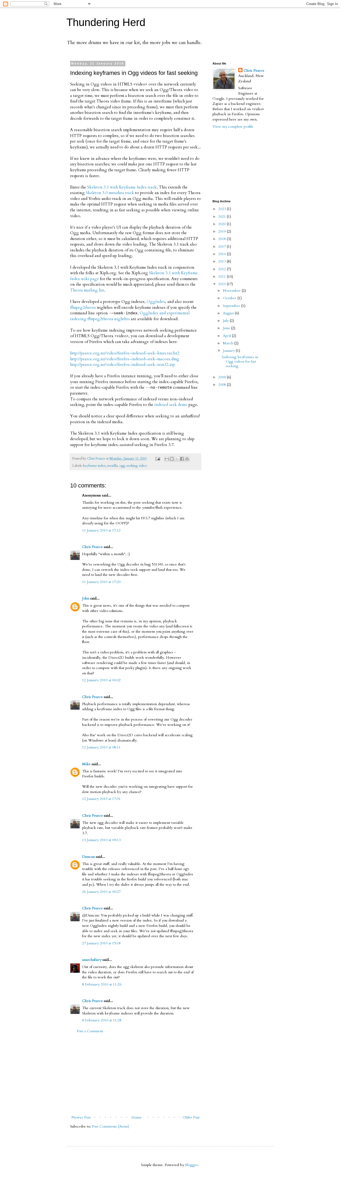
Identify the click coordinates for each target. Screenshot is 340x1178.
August (229, 313)
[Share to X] (177, 458)
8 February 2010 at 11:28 (101, 1020)
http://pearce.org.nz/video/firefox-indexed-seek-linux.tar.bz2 (124, 353)
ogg (122, 466)
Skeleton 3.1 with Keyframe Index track (122, 187)
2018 (222, 238)
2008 (222, 384)
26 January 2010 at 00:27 (101, 891)
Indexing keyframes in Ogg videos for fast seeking (240, 361)
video (143, 466)
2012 (222, 269)
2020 (222, 223)
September (232, 305)
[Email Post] (157, 458)
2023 (222, 208)
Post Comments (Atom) (110, 1126)
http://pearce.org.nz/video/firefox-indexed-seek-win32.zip (122, 364)
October (230, 298)
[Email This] (166, 458)
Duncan (88, 856)
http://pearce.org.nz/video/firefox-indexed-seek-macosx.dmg (124, 359)
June (227, 328)
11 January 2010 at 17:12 (101, 530)
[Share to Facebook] (182, 458)
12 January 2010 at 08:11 (101, 747)
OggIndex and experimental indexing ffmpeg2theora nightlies (129, 316)
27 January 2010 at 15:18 (101, 943)
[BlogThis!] (172, 458)
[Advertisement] (135, 1074)
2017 (222, 246)
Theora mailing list (87, 290)
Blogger (191, 1164)
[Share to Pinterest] (187, 458)
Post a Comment (90, 1031)
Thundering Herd (105, 22)
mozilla (112, 466)
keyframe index (94, 466)
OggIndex (156, 302)
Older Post (190, 1117)
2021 (222, 216)
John (85, 598)
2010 (222, 283)
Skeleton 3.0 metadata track (110, 193)
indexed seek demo (171, 405)
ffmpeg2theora (83, 307)
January (229, 350)
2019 (222, 231)
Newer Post (81, 1117)
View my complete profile (232, 126)
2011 (222, 276)
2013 (222, 261)
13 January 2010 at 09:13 (101, 839)
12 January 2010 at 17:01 (101, 798)
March (228, 343)
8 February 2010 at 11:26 (101, 984)
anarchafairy (91, 959)
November (232, 290)
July (226, 320)
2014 (222, 253)
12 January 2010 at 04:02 (101, 680)
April (227, 335)
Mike (86, 763)
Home (136, 1117)
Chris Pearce (92, 546)
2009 (222, 377)
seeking (131, 466)
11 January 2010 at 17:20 (101, 581)
